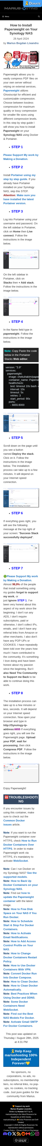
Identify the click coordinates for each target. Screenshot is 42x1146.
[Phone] (23, 1134)
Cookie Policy (9, 1130)
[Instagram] (37, 1134)
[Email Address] (28, 1134)
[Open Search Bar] (39, 16)
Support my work (22, 1106)
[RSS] (19, 1134)
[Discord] (5, 1134)
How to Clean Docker (24, 981)
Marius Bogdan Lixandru (21, 1109)
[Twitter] (14, 1134)
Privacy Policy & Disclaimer (28, 1130)
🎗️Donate (33, 3)
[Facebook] (10, 1134)
